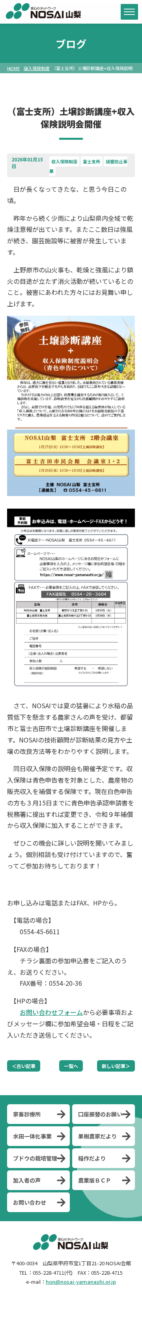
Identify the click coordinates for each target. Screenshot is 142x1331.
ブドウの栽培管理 (35, 1158)
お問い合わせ (29, 1202)
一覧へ (71, 1066)
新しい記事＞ (116, 1066)
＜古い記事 (24, 1066)
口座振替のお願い (100, 1114)
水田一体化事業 (32, 1136)
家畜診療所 (27, 1114)
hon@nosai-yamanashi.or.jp (81, 1281)
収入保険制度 (37, 68)
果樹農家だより (97, 1136)
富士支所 (91, 161)
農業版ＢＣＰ (94, 1180)
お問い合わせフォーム (51, 1012)
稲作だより (92, 1158)
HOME (13, 68)
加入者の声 (27, 1180)
